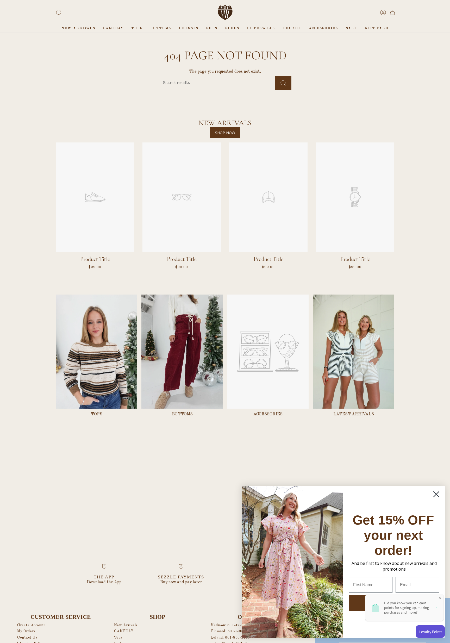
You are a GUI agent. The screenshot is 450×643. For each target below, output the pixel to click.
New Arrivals (126, 625)
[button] (137, 28)
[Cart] (392, 12)
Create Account (31, 625)
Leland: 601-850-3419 (230, 637)
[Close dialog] (436, 494)
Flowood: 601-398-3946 (232, 631)
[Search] (283, 83)
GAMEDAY (124, 631)
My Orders (26, 631)
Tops (118, 637)
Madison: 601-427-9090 (231, 625)
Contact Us (27, 637)
